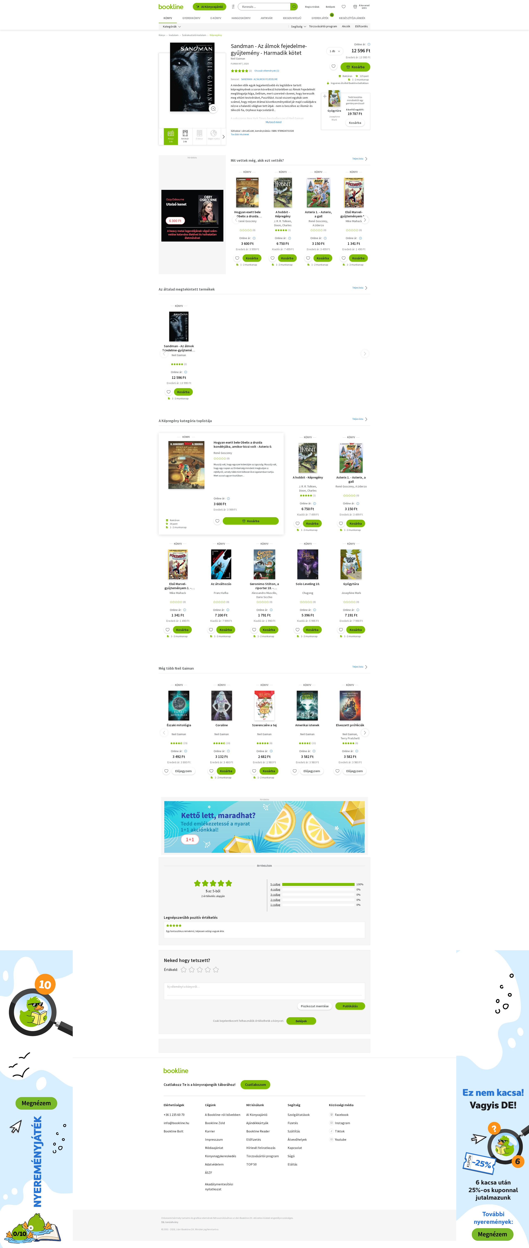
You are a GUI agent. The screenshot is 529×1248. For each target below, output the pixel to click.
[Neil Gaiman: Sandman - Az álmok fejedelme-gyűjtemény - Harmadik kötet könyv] (192, 77)
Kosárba (358, 67)
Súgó (291, 1156)
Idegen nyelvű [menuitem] (292, 18)
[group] (171, 136)
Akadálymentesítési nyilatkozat (219, 1186)
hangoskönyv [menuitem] (241, 18)
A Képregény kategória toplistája (185, 420)
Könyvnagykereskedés (220, 1156)
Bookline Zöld (215, 1123)
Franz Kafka (221, 593)
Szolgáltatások (299, 1115)
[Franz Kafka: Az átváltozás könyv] (221, 564)
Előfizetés (361, 26)
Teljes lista (358, 158)
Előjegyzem (183, 771)
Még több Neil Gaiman (176, 668)
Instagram (342, 1123)
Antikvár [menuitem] (267, 18)
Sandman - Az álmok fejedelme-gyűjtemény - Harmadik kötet (178, 348)
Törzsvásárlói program (323, 26)
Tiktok (339, 1131)
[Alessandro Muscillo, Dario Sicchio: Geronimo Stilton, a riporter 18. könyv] (264, 564)
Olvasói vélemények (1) (266, 70)
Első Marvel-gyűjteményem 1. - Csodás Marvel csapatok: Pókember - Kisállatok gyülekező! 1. (353, 214)
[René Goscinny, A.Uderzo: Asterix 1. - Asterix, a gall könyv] (318, 192)
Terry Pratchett (350, 738)
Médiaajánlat (214, 1148)
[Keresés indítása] (294, 6)
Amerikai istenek (307, 725)
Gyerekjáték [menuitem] (322, 16)
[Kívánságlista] (343, 6)
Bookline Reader (258, 1131)
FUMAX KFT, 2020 (240, 63)
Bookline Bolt (173, 1131)
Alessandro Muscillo (264, 593)
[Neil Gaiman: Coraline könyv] (221, 705)
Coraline (222, 725)
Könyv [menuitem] (168, 18)
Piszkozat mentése (315, 1006)
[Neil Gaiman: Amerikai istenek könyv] (307, 705)
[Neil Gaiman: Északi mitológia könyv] (178, 705)
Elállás (292, 1164)
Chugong (307, 593)
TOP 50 (251, 1164)
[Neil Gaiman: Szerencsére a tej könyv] (264, 705)
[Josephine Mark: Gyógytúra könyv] (351, 564)
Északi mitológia (179, 725)
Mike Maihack (354, 221)
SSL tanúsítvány (169, 1222)
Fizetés (293, 1123)
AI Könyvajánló (212, 7)
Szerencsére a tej (264, 725)
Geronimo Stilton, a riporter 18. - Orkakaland (264, 586)
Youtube (340, 1139)
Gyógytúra (351, 584)
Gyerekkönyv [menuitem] (191, 18)
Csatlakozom (255, 1084)
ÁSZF (208, 1172)
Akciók (346, 26)
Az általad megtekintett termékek (187, 289)
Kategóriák (170, 26)
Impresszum (214, 1139)
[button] (223, 136)
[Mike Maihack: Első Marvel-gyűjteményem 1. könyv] (354, 192)
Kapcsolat (295, 1148)
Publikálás (350, 1006)
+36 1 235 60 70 (174, 1115)
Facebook (341, 1115)
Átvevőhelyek (297, 1139)
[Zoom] (213, 108)
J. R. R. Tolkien (282, 221)
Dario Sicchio (264, 597)
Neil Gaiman (179, 355)
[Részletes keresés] (233, 6)
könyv (247, 172)
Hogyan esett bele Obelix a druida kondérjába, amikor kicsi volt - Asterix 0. (247, 214)
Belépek (330, 6)
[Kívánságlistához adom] (333, 66)
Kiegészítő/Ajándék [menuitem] (352, 18)
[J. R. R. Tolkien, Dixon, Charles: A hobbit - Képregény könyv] (283, 192)
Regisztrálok (312, 6)
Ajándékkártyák (257, 1123)
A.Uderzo (318, 225)
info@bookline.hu (176, 1123)
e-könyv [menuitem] (216, 18)
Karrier (210, 1131)
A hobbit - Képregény (283, 214)
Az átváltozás (221, 584)
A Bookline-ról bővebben (222, 1115)
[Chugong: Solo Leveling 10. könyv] (307, 564)
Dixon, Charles (283, 225)
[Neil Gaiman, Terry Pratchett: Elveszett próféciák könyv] (350, 705)
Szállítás (294, 1131)
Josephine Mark (351, 593)
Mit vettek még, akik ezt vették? (257, 160)
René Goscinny (247, 221)
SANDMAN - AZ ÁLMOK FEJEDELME (259, 79)
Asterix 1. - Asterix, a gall (318, 214)
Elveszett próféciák (350, 725)
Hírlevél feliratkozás (260, 1148)
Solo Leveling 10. (308, 584)
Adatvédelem (214, 1164)
